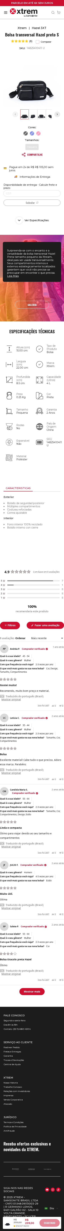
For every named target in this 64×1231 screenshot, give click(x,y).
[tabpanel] (32, 523)
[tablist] (32, 488)
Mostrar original (11, 699)
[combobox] (51, 1208)
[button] (21, 41)
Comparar (46, 41)
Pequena (32, 147)
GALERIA (32, 305)
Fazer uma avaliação (49, 626)
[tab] (18, 488)
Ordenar (20, 638)
